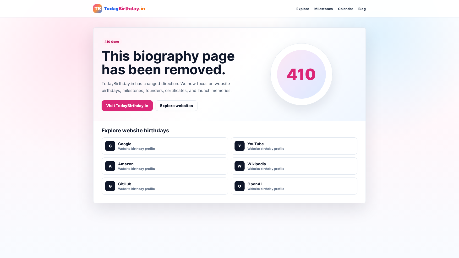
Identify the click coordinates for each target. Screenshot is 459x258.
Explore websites (176, 105)
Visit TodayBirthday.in (127, 105)
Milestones (323, 9)
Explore (302, 9)
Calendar (345, 9)
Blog (362, 9)
